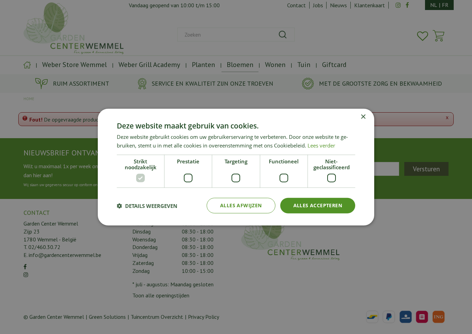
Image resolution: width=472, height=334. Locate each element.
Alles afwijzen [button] (241, 205)
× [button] (363, 116)
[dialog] (236, 167)
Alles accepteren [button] (317, 205)
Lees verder (321, 145)
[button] (147, 205)
